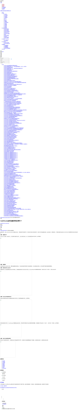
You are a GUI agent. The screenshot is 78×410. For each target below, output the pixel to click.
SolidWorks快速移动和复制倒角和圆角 (10, 207)
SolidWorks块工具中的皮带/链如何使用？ (10, 204)
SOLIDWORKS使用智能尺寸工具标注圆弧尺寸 (11, 163)
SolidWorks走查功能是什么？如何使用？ (10, 168)
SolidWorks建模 (6, 35)
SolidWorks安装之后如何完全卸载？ (9, 138)
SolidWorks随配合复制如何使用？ (9, 97)
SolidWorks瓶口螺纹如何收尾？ (9, 141)
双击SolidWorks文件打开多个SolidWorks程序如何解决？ (12, 111)
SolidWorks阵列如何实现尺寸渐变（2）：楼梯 (11, 211)
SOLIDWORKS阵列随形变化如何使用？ (10, 137)
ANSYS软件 (6, 40)
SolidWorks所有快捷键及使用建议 (9, 183)
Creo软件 (5, 14)
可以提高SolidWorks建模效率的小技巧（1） (11, 152)
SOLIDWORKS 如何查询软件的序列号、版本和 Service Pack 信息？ (14, 120)
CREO (3, 13)
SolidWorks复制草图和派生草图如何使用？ (10, 65)
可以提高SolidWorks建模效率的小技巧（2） (11, 153)
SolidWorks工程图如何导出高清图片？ (10, 147)
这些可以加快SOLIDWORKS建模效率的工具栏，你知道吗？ (13, 176)
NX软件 (3, 366)
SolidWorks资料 (6, 37)
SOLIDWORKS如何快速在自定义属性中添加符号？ (12, 182)
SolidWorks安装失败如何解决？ (9, 139)
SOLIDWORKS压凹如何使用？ (9, 199)
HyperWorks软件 (6, 42)
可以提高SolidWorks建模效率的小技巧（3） (11, 154)
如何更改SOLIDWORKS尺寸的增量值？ (10, 85)
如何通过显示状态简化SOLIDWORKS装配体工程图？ (12, 175)
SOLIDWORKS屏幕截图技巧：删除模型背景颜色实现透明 (13, 113)
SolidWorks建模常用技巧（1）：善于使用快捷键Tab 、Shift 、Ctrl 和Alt (15, 66)
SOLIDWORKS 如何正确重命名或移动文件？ (11, 181)
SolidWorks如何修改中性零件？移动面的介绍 (11, 96)
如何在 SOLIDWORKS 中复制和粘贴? (10, 100)
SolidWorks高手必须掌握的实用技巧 (9, 80)
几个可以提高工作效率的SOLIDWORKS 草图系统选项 (12, 103)
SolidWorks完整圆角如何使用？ (9, 186)
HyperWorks (4, 41)
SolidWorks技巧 (6, 30)
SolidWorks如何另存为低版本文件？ (9, 192)
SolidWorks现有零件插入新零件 (9, 206)
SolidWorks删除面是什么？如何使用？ (10, 185)
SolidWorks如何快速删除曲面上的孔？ (10, 95)
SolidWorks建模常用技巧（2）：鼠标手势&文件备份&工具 (13, 68)
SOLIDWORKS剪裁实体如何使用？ (9, 117)
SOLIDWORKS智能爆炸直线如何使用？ (10, 130)
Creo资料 (5, 25)
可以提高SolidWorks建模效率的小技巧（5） (11, 156)
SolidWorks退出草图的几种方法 (9, 146)
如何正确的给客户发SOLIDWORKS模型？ (10, 145)
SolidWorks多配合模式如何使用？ (9, 193)
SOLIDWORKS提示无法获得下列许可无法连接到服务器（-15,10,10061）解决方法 (17, 172)
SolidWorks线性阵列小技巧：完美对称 (10, 112)
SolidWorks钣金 (6, 29)
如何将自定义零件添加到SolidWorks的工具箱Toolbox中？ (13, 84)
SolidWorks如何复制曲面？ (8, 70)
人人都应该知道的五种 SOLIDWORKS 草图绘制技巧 (12, 101)
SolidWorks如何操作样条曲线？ (9, 171)
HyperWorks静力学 (7, 43)
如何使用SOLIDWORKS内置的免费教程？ (10, 170)
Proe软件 (3, 360)
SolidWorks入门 (6, 32)
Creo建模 (5, 21)
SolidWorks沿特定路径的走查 (8, 210)
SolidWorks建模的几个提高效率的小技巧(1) (11, 135)
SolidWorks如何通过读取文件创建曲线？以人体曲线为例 (13, 94)
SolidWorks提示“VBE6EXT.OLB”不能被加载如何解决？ (13, 81)
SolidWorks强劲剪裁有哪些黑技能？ (9, 77)
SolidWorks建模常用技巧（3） (8, 69)
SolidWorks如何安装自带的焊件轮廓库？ (10, 136)
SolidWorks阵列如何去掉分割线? (9, 150)
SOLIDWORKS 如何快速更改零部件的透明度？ (11, 122)
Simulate (5, 20)
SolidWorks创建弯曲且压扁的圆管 (9, 205)
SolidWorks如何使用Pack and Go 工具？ (10, 105)
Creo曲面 (5, 24)
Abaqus (3, 367)
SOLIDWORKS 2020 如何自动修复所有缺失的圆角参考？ (13, 129)
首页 (3, 12)
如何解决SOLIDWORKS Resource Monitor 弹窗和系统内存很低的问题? (15, 82)
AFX (4, 18)
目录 (3, 64)
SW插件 (3, 364)
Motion (5, 34)
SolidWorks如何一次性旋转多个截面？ (10, 200)
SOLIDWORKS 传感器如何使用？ (9, 184)
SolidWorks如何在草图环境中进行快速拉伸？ (11, 99)
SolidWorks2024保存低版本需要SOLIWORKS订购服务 (12, 208)
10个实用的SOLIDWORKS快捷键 (9, 169)
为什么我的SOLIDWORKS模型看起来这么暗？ (11, 164)
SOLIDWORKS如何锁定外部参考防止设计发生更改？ (12, 102)
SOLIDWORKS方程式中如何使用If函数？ (10, 202)
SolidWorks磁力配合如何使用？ (9, 165)
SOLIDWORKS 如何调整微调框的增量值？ (11, 116)
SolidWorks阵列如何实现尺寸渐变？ (9, 203)
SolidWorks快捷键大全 (7, 79)
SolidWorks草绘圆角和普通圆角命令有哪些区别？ (12, 166)
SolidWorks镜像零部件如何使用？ (9, 187)
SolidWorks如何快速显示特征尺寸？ (9, 148)
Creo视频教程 (6, 45)
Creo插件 (5, 26)
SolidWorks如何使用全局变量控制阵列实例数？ (11, 78)
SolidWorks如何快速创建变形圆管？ (9, 201)
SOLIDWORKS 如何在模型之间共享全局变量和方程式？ (13, 123)
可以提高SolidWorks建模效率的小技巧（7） (11, 158)
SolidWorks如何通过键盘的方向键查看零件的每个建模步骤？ (13, 128)
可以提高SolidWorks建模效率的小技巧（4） (11, 155)
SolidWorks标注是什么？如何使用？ (9, 167)
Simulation (5, 36)
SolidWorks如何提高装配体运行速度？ (10, 173)
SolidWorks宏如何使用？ (8, 87)
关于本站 (2, 382)
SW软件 (3, 363)
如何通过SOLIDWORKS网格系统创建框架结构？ (12, 118)
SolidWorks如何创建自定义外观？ (9, 133)
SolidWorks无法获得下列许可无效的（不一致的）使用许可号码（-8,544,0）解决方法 (17, 209)
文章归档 (3, 8)
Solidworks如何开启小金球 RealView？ (10, 88)
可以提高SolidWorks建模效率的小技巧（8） (11, 174)
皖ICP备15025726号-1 (13, 387)
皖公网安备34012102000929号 (5, 387)
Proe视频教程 (6, 47)
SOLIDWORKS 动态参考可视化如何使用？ (11, 119)
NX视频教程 (6, 46)
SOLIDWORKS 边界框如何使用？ (9, 124)
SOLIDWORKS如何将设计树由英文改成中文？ (11, 140)
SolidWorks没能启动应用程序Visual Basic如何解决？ (12, 131)
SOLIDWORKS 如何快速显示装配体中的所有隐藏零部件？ (13, 115)
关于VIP (3, 49)
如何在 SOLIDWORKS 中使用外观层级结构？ (11, 189)
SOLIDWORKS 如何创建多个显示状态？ (10, 121)
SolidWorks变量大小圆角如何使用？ (9, 191)
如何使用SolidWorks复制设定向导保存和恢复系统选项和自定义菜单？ (15, 93)
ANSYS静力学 (6, 39)
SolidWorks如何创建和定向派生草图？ (10, 134)
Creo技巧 (5, 23)
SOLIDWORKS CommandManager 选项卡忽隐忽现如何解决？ (13, 215)
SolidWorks (3, 217)
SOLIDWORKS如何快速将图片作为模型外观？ (11, 180)
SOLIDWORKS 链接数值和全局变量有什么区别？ (12, 104)
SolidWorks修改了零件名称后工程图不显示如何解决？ (12, 149)
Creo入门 (5, 19)
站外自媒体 (4, 7)
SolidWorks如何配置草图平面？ (9, 106)
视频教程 (3, 44)
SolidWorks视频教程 (7, 48)
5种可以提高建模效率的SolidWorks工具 (10, 188)
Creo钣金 (5, 27)
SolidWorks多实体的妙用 (8, 86)
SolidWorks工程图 (6, 33)
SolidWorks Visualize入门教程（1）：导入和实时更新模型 (13, 98)
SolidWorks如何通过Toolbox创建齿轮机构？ (11, 71)
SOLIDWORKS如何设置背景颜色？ (9, 190)
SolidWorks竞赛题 (6, 31)
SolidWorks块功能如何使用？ (8, 67)
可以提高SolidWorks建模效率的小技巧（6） (11, 157)
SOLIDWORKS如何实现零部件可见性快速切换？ (12, 114)
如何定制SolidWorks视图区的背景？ (9, 89)
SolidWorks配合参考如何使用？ (9, 83)
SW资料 (3, 365)
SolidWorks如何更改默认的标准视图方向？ (10, 76)
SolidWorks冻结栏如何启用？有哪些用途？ (10, 132)
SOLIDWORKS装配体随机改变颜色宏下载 (10, 198)
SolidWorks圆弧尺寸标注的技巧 (9, 151)
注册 (1, 2)
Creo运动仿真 (6, 22)
